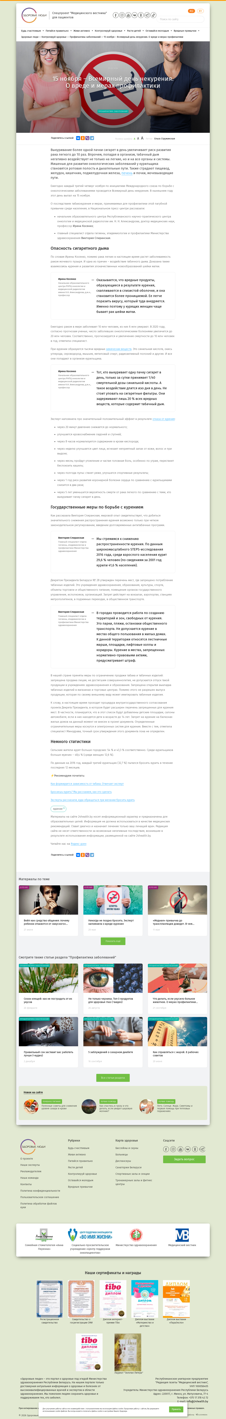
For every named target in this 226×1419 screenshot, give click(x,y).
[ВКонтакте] (78, 138)
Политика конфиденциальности (40, 1190)
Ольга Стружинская (164, 138)
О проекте (26, 1158)
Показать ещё (113, 941)
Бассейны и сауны (126, 1148)
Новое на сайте (33, 1092)
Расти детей (134, 30)
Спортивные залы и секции (132, 1173)
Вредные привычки (185, 30)
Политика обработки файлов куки (38, 1205)
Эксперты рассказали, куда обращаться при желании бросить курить (93, 800)
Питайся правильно (57, 30)
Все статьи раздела (113, 1077)
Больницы (121, 1154)
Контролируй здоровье (108, 30)
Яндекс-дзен (78, 843)
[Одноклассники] (83, 138)
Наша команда (29, 1177)
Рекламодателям (30, 1171)
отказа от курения (164, 419)
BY (200, 11)
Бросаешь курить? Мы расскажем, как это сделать (81, 791)
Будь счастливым (31, 30)
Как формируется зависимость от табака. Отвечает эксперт (87, 783)
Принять (176, 1409)
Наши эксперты (30, 1164)
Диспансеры (123, 1161)
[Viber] (87, 138)
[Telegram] (92, 138)
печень (127, 173)
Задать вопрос (184, 1159)
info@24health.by (197, 1401)
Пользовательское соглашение (39, 1197)
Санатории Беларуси (128, 1167)
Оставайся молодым (157, 30)
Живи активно (81, 30)
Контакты (26, 1184)
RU (191, 11)
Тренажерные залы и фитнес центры (133, 1182)
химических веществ (119, 349)
